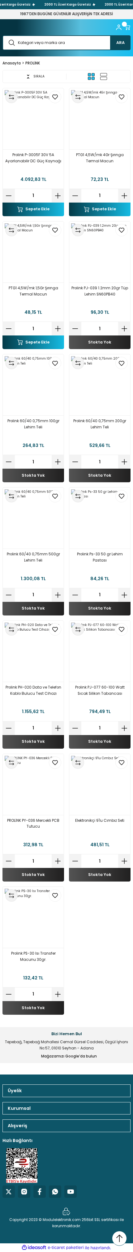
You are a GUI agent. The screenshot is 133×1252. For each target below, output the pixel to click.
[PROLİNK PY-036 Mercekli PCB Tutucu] (33, 784)
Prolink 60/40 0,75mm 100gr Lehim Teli (33, 424)
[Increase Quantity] (58, 196)
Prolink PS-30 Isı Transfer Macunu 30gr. (33, 956)
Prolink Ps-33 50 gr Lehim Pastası (100, 557)
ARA (120, 42)
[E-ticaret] (66, 1247)
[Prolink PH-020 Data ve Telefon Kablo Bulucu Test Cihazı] (33, 651)
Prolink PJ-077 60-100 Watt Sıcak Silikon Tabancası (100, 690)
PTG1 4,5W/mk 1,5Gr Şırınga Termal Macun (33, 291)
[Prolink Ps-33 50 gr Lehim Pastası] (99, 518)
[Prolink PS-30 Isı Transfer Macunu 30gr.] (33, 917)
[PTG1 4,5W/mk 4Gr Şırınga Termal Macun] (99, 118)
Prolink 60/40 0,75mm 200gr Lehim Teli (99, 424)
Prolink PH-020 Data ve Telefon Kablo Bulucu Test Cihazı (33, 690)
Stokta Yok (99, 342)
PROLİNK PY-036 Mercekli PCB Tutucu (33, 823)
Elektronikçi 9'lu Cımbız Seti (99, 820)
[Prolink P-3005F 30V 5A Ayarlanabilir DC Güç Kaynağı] (33, 118)
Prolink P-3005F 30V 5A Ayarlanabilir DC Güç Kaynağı (33, 158)
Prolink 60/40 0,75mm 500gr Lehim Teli (33, 557)
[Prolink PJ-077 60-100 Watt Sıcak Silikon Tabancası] (99, 651)
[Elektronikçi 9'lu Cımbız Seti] (99, 784)
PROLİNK (32, 63)
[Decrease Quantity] (8, 196)
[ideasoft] (34, 1247)
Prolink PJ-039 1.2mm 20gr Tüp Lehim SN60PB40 (99, 291)
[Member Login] (119, 27)
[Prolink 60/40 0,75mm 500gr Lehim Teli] (33, 518)
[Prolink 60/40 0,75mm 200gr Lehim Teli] (99, 385)
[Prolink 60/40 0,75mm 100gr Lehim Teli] (33, 385)
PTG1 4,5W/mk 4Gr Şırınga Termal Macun (100, 158)
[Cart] (127, 27)
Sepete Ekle (37, 209)
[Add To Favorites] (55, 97)
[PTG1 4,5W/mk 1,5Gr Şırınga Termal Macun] (33, 252)
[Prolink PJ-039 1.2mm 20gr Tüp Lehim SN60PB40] (99, 252)
